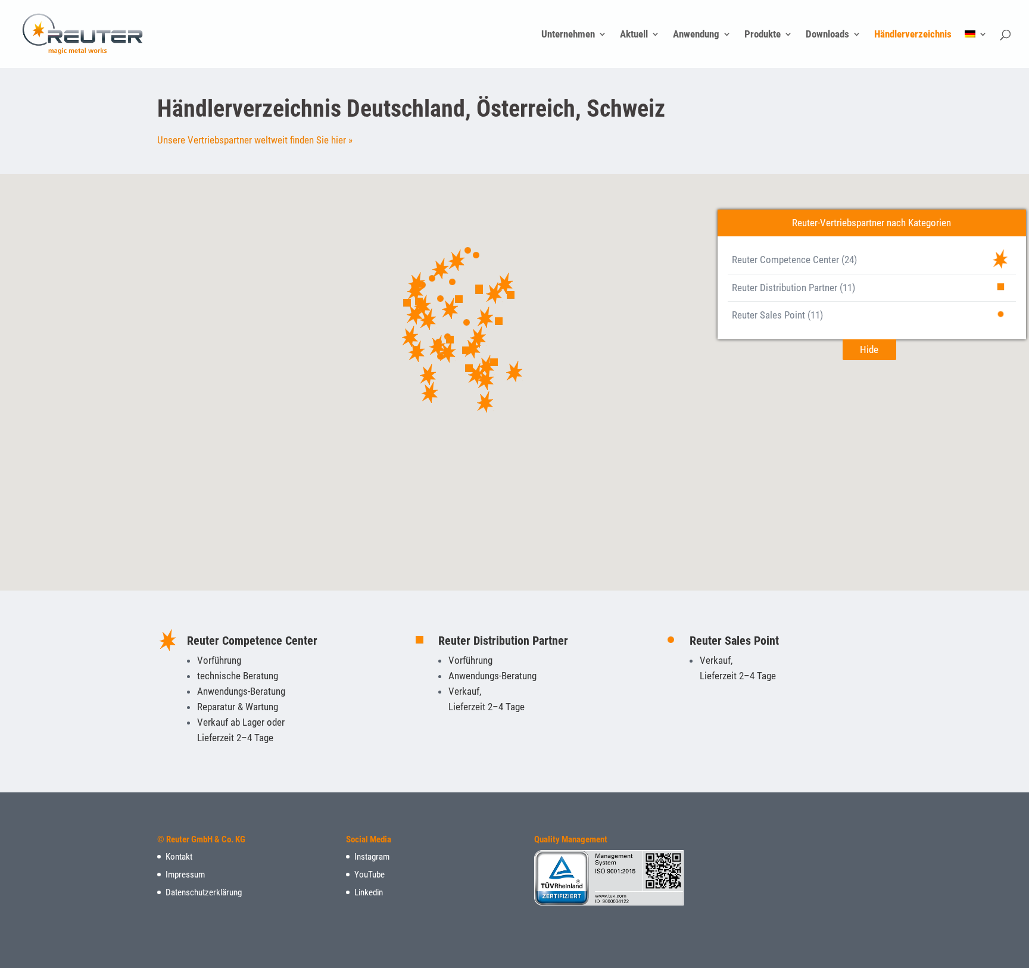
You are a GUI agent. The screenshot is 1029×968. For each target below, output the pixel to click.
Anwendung (696, 35)
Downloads (827, 35)
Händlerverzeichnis (913, 35)
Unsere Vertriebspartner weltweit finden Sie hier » (255, 140)
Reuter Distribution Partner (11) (793, 287)
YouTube (369, 874)
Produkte (762, 35)
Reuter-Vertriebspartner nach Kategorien (871, 223)
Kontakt (179, 856)
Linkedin (368, 892)
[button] (514, 371)
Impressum (185, 874)
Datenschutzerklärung (204, 892)
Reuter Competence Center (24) (794, 260)
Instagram (371, 856)
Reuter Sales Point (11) (777, 315)
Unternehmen (568, 35)
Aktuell (634, 35)
